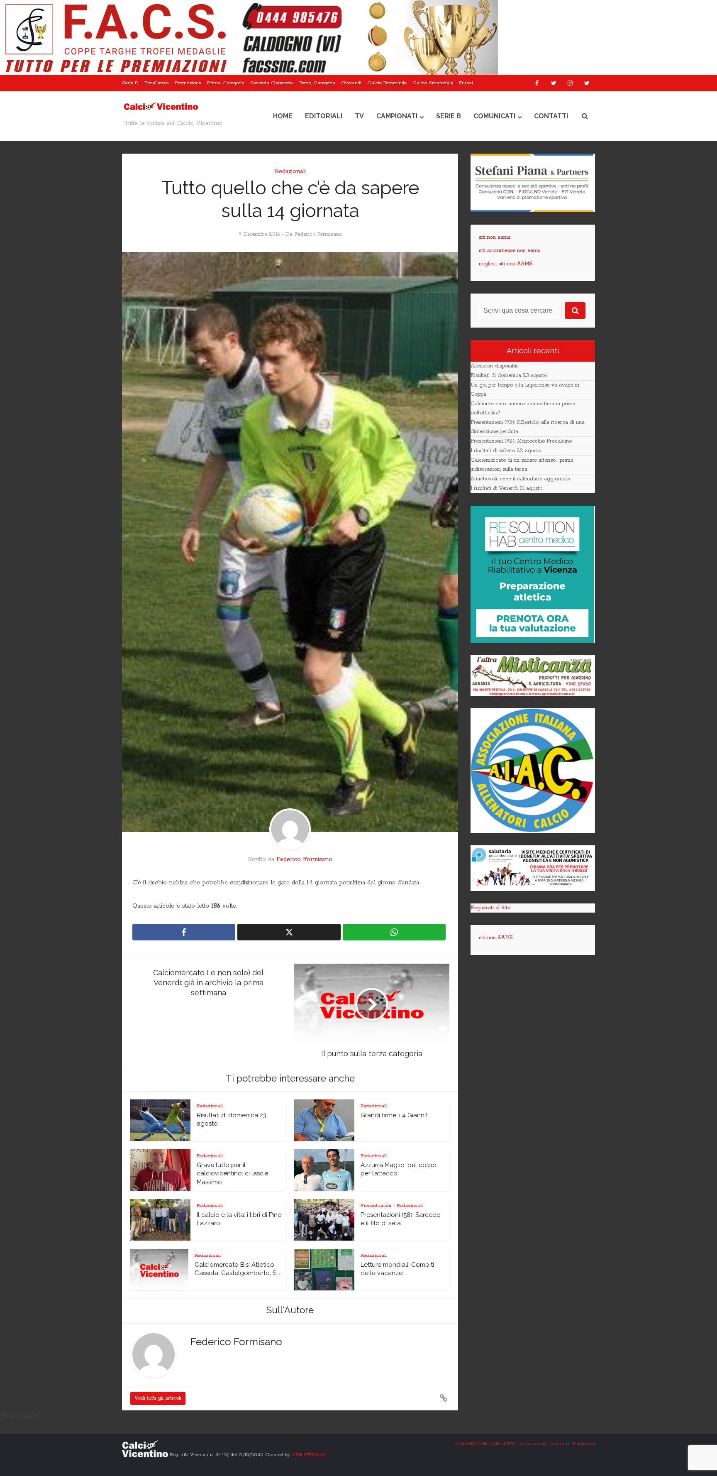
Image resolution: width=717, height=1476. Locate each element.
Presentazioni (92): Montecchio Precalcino (521, 441)
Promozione (188, 83)
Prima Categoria (225, 83)
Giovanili (351, 83)
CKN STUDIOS (309, 1455)
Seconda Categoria (271, 83)
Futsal (466, 83)
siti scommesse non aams (509, 250)
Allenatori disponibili (495, 366)
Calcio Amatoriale (432, 83)
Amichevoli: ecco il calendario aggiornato (520, 479)
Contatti (551, 116)
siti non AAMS (496, 938)
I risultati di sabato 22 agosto (506, 451)
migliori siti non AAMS (505, 264)
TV (359, 116)
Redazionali (290, 171)
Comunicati (494, 116)
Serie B (448, 116)
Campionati (396, 116)
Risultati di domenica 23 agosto (509, 375)
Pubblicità (584, 1443)
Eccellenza (156, 83)
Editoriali (323, 116)
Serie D (130, 83)
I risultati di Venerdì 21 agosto (506, 488)
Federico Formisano (318, 234)
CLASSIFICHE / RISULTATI (484, 1443)
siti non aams (494, 237)
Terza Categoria (317, 83)
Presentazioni (376, 1205)
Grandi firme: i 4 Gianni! (394, 1115)
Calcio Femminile (387, 83)
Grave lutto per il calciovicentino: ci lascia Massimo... (232, 1173)
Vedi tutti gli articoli (157, 1398)
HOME (283, 116)
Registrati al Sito (490, 908)
